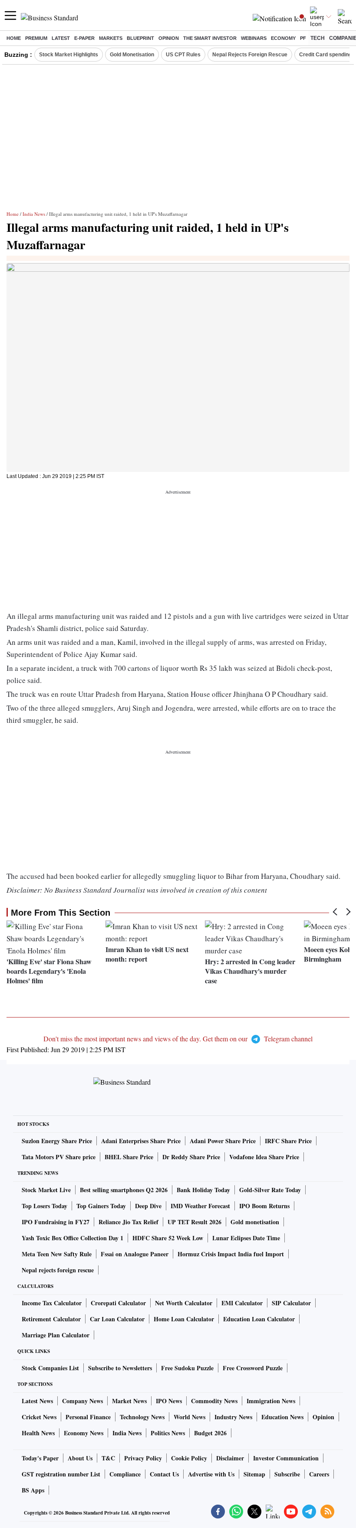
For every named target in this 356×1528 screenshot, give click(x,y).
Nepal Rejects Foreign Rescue (249, 55)
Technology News (142, 1416)
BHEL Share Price (129, 1156)
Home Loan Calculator (184, 1318)
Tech (317, 38)
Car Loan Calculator (117, 1318)
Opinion (168, 38)
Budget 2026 (210, 1432)
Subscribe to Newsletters (120, 1367)
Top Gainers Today (101, 1205)
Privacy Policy (143, 1458)
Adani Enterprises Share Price (141, 1140)
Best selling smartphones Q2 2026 (124, 1189)
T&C (108, 1458)
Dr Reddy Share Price (191, 1156)
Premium (36, 38)
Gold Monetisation (132, 55)
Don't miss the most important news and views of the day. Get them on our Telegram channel (178, 1038)
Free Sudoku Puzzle (187, 1367)
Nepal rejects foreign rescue (58, 1269)
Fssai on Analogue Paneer (134, 1253)
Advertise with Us (211, 1474)
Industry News (233, 1416)
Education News (282, 1416)
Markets (110, 38)
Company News (82, 1400)
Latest (61, 38)
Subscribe (287, 1474)
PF (303, 38)
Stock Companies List (50, 1367)
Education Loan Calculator (259, 1318)
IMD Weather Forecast (200, 1205)
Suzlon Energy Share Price (57, 1140)
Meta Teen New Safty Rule (57, 1253)
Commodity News (214, 1400)
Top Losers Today (44, 1205)
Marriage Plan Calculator (55, 1334)
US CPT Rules (183, 55)
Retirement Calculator (51, 1318)
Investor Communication (286, 1458)
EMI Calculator (242, 1302)
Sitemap (254, 1474)
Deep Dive (148, 1205)
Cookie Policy (189, 1458)
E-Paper (84, 38)
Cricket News (39, 1416)
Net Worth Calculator (183, 1302)
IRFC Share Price (288, 1140)
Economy (283, 38)
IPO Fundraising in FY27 (55, 1221)
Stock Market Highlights (68, 55)
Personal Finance (88, 1416)
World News (189, 1416)
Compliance (125, 1474)
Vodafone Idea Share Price (264, 1156)
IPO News (169, 1400)
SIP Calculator (291, 1302)
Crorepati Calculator (118, 1302)
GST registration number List (61, 1474)
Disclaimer (230, 1458)
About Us (80, 1458)
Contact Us (164, 1474)
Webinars (254, 38)
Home (14, 38)
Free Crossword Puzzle (253, 1367)
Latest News (37, 1400)
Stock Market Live (46, 1189)
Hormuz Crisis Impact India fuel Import (231, 1253)
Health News (38, 1432)
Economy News (83, 1432)
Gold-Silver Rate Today (270, 1189)
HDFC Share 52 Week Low (167, 1237)
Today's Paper (40, 1458)
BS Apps (33, 1490)
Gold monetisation (255, 1221)
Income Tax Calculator (52, 1302)
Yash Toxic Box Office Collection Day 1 (72, 1237)
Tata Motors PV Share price (59, 1156)
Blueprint (140, 38)
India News (34, 214)
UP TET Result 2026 (194, 1221)
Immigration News (271, 1400)
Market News (129, 1400)
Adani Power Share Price (223, 1140)
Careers (319, 1474)
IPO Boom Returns (264, 1205)
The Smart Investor (210, 38)
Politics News (168, 1432)
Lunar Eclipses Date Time (246, 1237)
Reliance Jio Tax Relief (128, 1221)
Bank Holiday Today (203, 1189)
